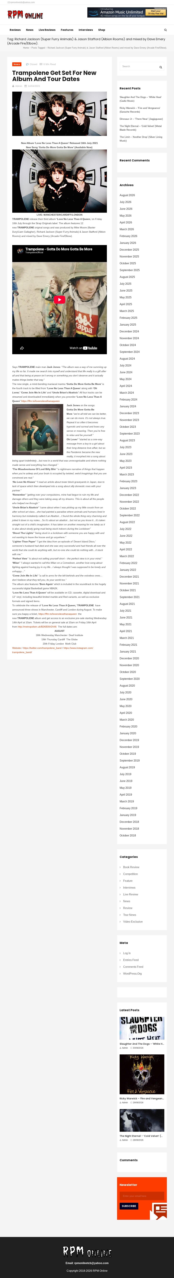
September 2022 (130, 515)
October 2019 (128, 753)
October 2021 (128, 590)
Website (16, 648)
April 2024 (126, 386)
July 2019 (125, 774)
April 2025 (126, 304)
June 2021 (126, 617)
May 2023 (126, 460)
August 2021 (127, 603)
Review (127, 908)
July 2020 (125, 692)
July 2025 (125, 283)
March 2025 (127, 311)
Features (67, 30)
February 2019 (128, 808)
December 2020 (129, 658)
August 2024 (127, 358)
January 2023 (128, 488)
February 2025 (128, 317)
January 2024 (128, 406)
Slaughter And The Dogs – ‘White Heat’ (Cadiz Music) (140, 99)
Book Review (131, 867)
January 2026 (128, 242)
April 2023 (126, 467)
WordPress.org (132, 973)
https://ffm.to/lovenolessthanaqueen (40, 401)
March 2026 (127, 229)
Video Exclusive (133, 921)
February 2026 (128, 236)
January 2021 (128, 651)
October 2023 (128, 426)
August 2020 (127, 685)
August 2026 (127, 195)
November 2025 (129, 256)
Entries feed (131, 960)
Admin (18, 86)
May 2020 (126, 706)
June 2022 (126, 535)
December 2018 (129, 821)
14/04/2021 (34, 86)
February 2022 (128, 563)
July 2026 (125, 202)
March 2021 (127, 638)
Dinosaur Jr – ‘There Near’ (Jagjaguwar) (141, 118)
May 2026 (126, 215)
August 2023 (127, 440)
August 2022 (127, 522)
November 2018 (129, 828)
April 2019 (126, 794)
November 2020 (129, 665)
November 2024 (129, 338)
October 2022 (128, 508)
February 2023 (128, 481)
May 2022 (126, 542)
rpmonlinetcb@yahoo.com (22, 2)
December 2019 (129, 740)
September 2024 (130, 351)
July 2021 (125, 610)
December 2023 (129, 413)
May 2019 (126, 787)
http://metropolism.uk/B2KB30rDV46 (37, 626)
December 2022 (129, 494)
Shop (101, 30)
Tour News (129, 914)
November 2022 (129, 501)
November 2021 (129, 583)
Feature (128, 880)
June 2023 (126, 454)
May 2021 (126, 624)
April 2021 (126, 631)
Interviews (86, 30)
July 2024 (125, 365)
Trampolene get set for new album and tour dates (54, 76)
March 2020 (127, 719)
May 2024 (126, 379)
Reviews (15, 30)
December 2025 (129, 249)
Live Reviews (47, 30)
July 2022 (125, 529)
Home (26, 47)
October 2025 (128, 263)
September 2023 (130, 433)
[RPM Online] (25, 15)
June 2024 (126, 372)
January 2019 (128, 815)
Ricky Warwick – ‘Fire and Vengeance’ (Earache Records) (140, 110)
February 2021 (128, 644)
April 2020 (126, 712)
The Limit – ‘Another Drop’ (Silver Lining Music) (141, 139)
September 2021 (130, 597)
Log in (127, 953)
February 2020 (128, 726)
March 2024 (127, 392)
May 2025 (126, 297)
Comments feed (133, 966)
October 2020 (128, 672)
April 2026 (126, 222)
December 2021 (129, 576)
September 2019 (130, 760)
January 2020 (128, 733)
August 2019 (127, 767)
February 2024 (128, 399)
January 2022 (128, 569)
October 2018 (128, 835)
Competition (130, 874)
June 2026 (126, 208)
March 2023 (127, 474)
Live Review (130, 894)
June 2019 (126, 781)
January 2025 (128, 324)
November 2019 (129, 747)
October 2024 (128, 345)
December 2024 (129, 331)
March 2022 (127, 556)
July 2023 (125, 447)
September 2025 (130, 270)
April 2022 (126, 549)
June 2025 (126, 290)
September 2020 (130, 678)
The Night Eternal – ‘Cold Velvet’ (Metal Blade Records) (141, 128)
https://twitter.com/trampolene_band (42, 648)
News (29, 30)
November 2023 (129, 420)
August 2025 (127, 277)
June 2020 (126, 699)
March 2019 (127, 801)
